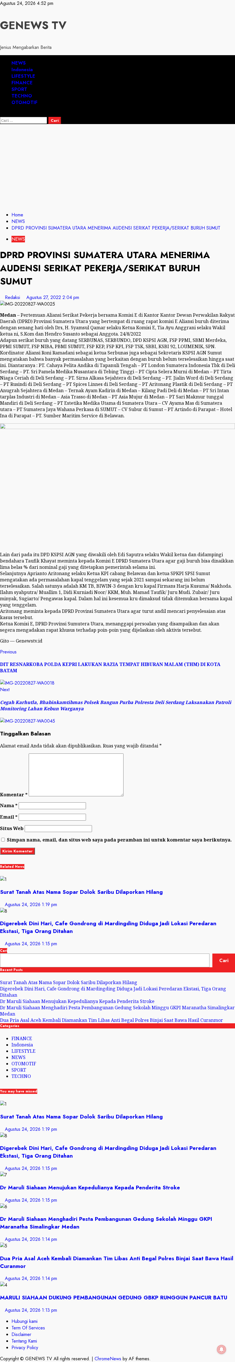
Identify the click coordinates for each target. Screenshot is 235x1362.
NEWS (18, 63)
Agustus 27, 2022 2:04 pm (52, 297)
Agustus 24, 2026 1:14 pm (31, 1239)
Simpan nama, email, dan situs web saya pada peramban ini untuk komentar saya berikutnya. (119, 840)
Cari (3, 950)
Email (8, 817)
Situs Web (11, 828)
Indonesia (22, 69)
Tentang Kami (24, 1341)
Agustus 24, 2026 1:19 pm (31, 904)
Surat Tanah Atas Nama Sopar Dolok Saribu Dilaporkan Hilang (81, 892)
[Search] (1, 113)
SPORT (19, 89)
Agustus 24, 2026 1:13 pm (31, 1310)
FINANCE (22, 82)
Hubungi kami (24, 1321)
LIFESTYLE (23, 76)
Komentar (14, 794)
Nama (8, 805)
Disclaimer (21, 1334)
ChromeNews (108, 1358)
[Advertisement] (117, 167)
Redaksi (13, 297)
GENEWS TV (33, 25)
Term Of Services (28, 1328)
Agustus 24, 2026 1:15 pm (31, 943)
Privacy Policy (24, 1347)
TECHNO (21, 96)
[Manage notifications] (221, 1349)
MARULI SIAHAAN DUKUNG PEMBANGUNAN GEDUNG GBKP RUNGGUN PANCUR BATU (113, 1297)
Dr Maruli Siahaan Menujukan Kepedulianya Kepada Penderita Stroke (77, 1001)
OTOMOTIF (24, 102)
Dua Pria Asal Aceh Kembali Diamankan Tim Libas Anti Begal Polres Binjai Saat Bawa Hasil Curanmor (111, 1020)
